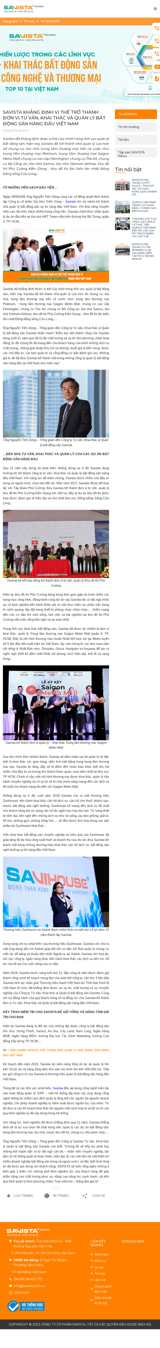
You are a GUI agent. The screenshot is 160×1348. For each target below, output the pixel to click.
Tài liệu (123, 139)
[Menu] (155, 9)
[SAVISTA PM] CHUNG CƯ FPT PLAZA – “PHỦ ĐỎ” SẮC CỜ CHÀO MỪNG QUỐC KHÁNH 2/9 (144, 187)
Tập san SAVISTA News (131, 154)
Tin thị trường (128, 127)
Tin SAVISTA (50, 21)
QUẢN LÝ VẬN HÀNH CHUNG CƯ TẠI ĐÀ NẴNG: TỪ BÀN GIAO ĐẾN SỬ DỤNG (144, 206)
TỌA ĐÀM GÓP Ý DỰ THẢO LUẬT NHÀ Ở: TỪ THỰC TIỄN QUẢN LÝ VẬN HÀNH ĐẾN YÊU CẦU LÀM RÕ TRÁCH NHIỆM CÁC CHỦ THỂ (144, 227)
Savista (70, 201)
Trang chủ (10, 21)
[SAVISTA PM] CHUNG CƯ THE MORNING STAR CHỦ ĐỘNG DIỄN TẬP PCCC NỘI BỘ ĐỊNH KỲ (143, 251)
